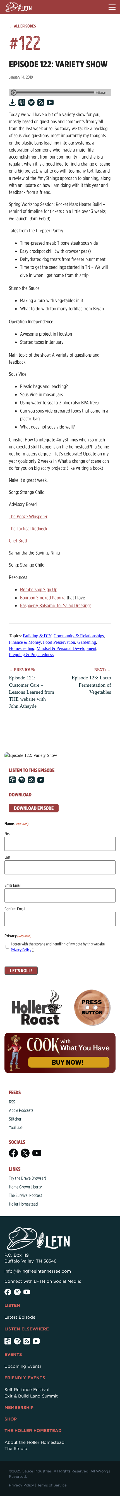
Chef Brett (18, 541)
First (7, 833)
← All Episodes (22, 26)
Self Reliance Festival (26, 1389)
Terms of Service (52, 1485)
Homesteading (21, 648)
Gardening (86, 642)
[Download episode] (12, 102)
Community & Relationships (79, 635)
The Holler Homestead (33, 1430)
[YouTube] (36, 1153)
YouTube (16, 1127)
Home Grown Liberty (25, 1187)
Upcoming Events (22, 1366)
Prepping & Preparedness (31, 654)
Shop (10, 1419)
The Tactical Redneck (28, 528)
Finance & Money (25, 642)
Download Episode (34, 808)
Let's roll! (21, 970)
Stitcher (15, 1119)
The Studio (15, 1448)
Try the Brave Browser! (27, 1178)
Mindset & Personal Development (66, 648)
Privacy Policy (21, 949)
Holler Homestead (23, 1204)
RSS (12, 1102)
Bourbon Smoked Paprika (43, 598)
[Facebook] (13, 1153)
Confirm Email (14, 908)
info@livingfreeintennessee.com (37, 1271)
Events (13, 1354)
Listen (12, 1305)
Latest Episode (19, 1317)
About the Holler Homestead (34, 1442)
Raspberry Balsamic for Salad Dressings (55, 605)
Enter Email (12, 885)
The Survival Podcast (25, 1195)
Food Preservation (59, 642)
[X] (25, 1153)
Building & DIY (37, 635)
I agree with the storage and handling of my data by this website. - (59, 946)
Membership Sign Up (38, 589)
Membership (18, 1407)
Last (7, 857)
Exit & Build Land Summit (31, 1396)
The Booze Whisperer (28, 516)
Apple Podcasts (21, 1110)
